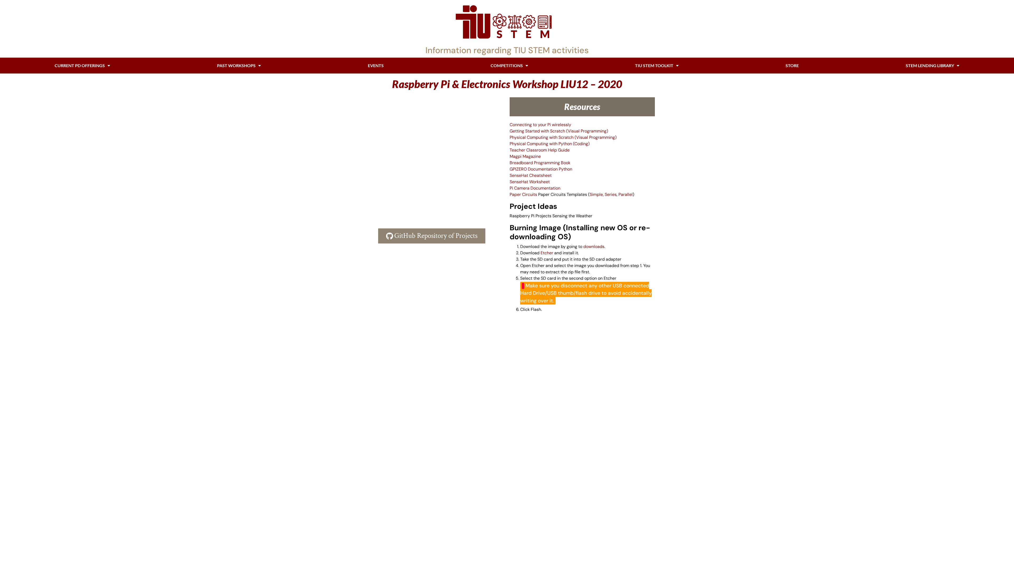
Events (376, 65)
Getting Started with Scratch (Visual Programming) (559, 131)
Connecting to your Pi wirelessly (540, 124)
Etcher (547, 253)
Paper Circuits (523, 194)
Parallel (625, 194)
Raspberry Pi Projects (530, 216)
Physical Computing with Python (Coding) (550, 143)
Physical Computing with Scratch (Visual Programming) (563, 137)
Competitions (507, 65)
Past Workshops (236, 65)
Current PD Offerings (80, 65)
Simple (596, 194)
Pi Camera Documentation (535, 188)
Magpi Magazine (525, 156)
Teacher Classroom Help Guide (540, 150)
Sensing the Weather (572, 216)
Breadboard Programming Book (540, 162)
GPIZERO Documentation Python (541, 169)
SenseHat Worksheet (530, 182)
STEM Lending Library (930, 65)
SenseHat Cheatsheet (531, 175)
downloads (593, 246)
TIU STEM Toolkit (654, 65)
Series (611, 194)
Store (792, 65)
